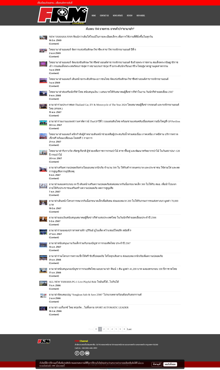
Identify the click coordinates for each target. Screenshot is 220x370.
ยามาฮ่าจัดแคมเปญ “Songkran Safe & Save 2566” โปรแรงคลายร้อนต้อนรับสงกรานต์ (95, 294)
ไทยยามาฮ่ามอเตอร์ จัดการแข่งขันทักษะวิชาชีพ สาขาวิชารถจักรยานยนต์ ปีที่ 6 (92, 49)
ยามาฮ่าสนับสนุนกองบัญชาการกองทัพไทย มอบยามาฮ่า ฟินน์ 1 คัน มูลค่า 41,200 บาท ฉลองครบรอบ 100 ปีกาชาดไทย (113, 268)
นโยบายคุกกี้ (60, 365)
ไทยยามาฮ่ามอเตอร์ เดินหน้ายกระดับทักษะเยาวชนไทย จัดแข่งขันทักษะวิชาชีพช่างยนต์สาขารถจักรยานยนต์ (108, 79)
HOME (94, 15)
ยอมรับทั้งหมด (170, 364)
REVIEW (129, 15)
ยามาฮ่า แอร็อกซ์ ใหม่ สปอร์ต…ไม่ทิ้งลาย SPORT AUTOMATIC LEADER (88, 307)
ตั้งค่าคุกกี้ (156, 364)
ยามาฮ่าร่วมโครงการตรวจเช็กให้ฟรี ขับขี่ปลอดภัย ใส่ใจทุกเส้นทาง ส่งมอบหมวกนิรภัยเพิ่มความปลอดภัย (106, 256)
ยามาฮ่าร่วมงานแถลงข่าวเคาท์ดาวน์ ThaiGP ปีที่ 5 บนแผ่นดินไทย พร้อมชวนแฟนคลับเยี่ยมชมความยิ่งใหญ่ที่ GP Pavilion (114, 121)
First (90, 329)
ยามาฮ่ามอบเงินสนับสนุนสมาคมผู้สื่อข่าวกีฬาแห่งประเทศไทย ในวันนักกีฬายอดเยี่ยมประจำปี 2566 (102, 217)
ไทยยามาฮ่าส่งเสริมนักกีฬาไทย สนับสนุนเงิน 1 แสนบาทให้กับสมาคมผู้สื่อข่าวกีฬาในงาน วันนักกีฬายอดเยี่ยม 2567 (111, 91)
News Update (118, 15)
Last (129, 329)
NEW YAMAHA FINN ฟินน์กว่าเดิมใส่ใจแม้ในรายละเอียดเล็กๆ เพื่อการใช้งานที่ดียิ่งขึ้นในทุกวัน (101, 36)
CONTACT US (104, 15)
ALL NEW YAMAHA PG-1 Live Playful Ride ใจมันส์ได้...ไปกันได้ (84, 281)
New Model (141, 15)
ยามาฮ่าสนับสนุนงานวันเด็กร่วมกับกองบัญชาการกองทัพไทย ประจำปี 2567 (89, 243)
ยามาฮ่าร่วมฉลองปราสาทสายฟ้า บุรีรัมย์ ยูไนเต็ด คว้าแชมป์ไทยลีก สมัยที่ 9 (90, 230)
